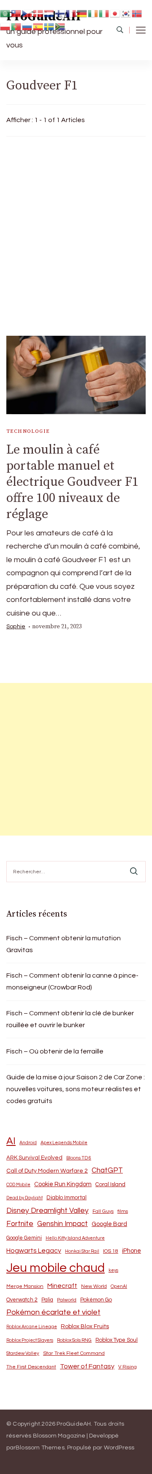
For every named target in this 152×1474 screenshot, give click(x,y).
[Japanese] (115, 13)
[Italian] (104, 13)
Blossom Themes (40, 1448)
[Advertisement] (76, 234)
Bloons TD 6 (78, 1158)
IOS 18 (110, 1251)
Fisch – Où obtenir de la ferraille (54, 1051)
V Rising (127, 1366)
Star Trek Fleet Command (74, 1353)
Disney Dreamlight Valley (47, 1211)
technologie (27, 431)
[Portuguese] (16, 26)
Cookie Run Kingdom (63, 1184)
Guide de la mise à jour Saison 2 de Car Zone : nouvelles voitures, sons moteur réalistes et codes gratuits (75, 1089)
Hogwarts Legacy (33, 1250)
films (122, 1211)
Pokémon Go (96, 1300)
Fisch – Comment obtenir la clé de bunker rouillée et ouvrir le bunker (70, 1019)
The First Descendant (31, 1367)
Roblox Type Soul (116, 1340)
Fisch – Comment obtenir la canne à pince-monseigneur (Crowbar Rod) (72, 981)
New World (94, 1286)
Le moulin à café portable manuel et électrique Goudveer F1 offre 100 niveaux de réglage (72, 482)
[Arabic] (5, 13)
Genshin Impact (62, 1223)
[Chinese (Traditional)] (16, 13)
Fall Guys (103, 1211)
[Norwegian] (137, 13)
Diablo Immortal (66, 1198)
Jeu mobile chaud (55, 1268)
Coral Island (110, 1184)
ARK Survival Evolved (34, 1158)
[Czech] (27, 13)
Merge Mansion (24, 1286)
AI (11, 1141)
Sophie (15, 627)
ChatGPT (107, 1170)
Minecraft (62, 1285)
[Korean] (126, 13)
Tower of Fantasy (87, 1366)
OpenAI (119, 1286)
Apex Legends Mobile (64, 1142)
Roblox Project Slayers (29, 1340)
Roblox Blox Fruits (85, 1326)
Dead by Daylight (24, 1197)
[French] (71, 13)
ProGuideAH (74, 1424)
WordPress (119, 1448)
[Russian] (27, 26)
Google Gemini (24, 1238)
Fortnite (19, 1224)
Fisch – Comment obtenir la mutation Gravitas (63, 944)
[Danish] (38, 13)
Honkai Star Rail (82, 1251)
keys (113, 1270)
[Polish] (5, 26)
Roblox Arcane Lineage (31, 1326)
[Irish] (93, 13)
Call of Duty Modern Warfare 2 (47, 1171)
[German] (82, 13)
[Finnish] (60, 13)
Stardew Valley (22, 1353)
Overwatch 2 (22, 1300)
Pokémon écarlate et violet (53, 1312)
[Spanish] (38, 26)
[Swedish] (49, 26)
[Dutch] (49, 13)
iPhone (131, 1251)
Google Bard (109, 1224)
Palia (47, 1300)
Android (28, 1142)
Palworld (66, 1300)
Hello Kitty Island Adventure (75, 1238)
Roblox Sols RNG (74, 1340)
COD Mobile (18, 1184)
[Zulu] (60, 26)
